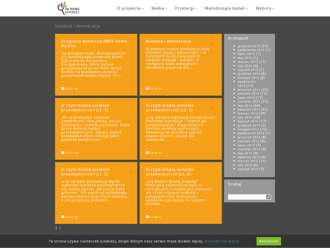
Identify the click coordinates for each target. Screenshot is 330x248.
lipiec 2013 (246, 145)
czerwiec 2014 (249, 101)
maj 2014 (245, 106)
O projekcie (129, 8)
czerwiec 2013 (249, 149)
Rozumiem (268, 241)
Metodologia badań (225, 8)
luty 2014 (245, 117)
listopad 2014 (248, 78)
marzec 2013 (248, 161)
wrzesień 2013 (249, 137)
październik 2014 (247, 84)
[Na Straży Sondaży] (68, 8)
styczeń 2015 (248, 70)
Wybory (263, 8)
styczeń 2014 (248, 121)
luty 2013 (245, 165)
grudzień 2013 (249, 125)
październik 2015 (251, 50)
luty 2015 (245, 66)
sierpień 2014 (248, 93)
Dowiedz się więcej (222, 241)
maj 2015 (245, 58)
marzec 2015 (248, 62)
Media (157, 8)
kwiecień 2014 (249, 109)
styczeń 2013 (248, 169)
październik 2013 (251, 133)
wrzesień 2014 (249, 90)
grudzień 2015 (249, 46)
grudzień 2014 (249, 74)
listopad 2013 (248, 129)
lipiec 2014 (246, 98)
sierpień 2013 (248, 141)
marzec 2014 (248, 113)
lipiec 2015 (246, 54)
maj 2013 (245, 153)
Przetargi (184, 8)
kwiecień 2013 (249, 157)
